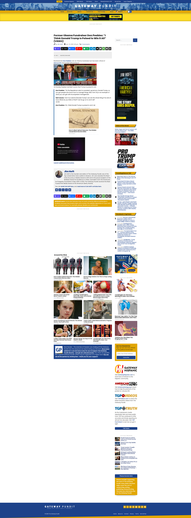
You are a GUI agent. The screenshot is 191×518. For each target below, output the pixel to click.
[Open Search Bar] (125, 12)
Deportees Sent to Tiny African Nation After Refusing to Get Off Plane (126, 178)
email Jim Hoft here (67, 186)
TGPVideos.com (123, 399)
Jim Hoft (69, 171)
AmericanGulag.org (124, 387)
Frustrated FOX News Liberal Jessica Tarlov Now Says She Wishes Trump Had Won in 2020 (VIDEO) (126, 183)
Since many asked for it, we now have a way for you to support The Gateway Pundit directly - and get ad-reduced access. (86, 351)
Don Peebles (67, 61)
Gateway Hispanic (69, 1)
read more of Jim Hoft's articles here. (89, 186)
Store (96, 1)
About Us (69, 11)
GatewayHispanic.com (125, 375)
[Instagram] (142, 507)
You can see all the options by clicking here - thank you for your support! (82, 355)
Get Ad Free (118, 1)
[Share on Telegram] (91, 48)
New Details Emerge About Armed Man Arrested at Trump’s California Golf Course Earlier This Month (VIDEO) (127, 198)
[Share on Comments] (100, 48)
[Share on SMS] (103, 48)
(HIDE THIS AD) (99, 24)
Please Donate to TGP (106, 1)
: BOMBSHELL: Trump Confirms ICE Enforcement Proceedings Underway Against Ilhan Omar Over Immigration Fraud (127, 242)
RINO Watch (80, 1)
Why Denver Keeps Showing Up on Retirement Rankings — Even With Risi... (129, 468)
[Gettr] (127, 507)
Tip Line (59, 1)
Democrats (57, 63)
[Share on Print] (109, 48)
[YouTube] (145, 507)
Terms (137, 514)
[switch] (130, 12)
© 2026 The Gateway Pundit (52, 514)
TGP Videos (89, 1)
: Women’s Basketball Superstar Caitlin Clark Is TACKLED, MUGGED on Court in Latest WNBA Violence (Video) (126, 219)
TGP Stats (126, 428)
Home (62, 11)
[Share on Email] (106, 48)
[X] (130, 507)
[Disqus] (83, 230)
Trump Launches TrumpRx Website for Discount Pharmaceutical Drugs (128, 449)
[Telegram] (139, 507)
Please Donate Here (126, 476)
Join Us (79, 11)
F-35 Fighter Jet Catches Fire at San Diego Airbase (129, 462)
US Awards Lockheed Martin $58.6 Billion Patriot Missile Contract (128, 453)
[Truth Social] (124, 507)
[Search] (135, 40)
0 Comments (85, 44)
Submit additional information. (64, 163)
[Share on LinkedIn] (94, 48)
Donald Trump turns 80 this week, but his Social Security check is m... (128, 439)
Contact (126, 514)
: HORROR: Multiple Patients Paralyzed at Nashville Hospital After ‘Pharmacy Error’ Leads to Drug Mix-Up (127, 249)
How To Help (101, 11)
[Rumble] (136, 507)
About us (120, 514)
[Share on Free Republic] (97, 48)
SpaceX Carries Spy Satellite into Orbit (128, 443)
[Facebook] (133, 507)
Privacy (132, 514)
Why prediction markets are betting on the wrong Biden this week (129, 458)
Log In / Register (128, 1)
